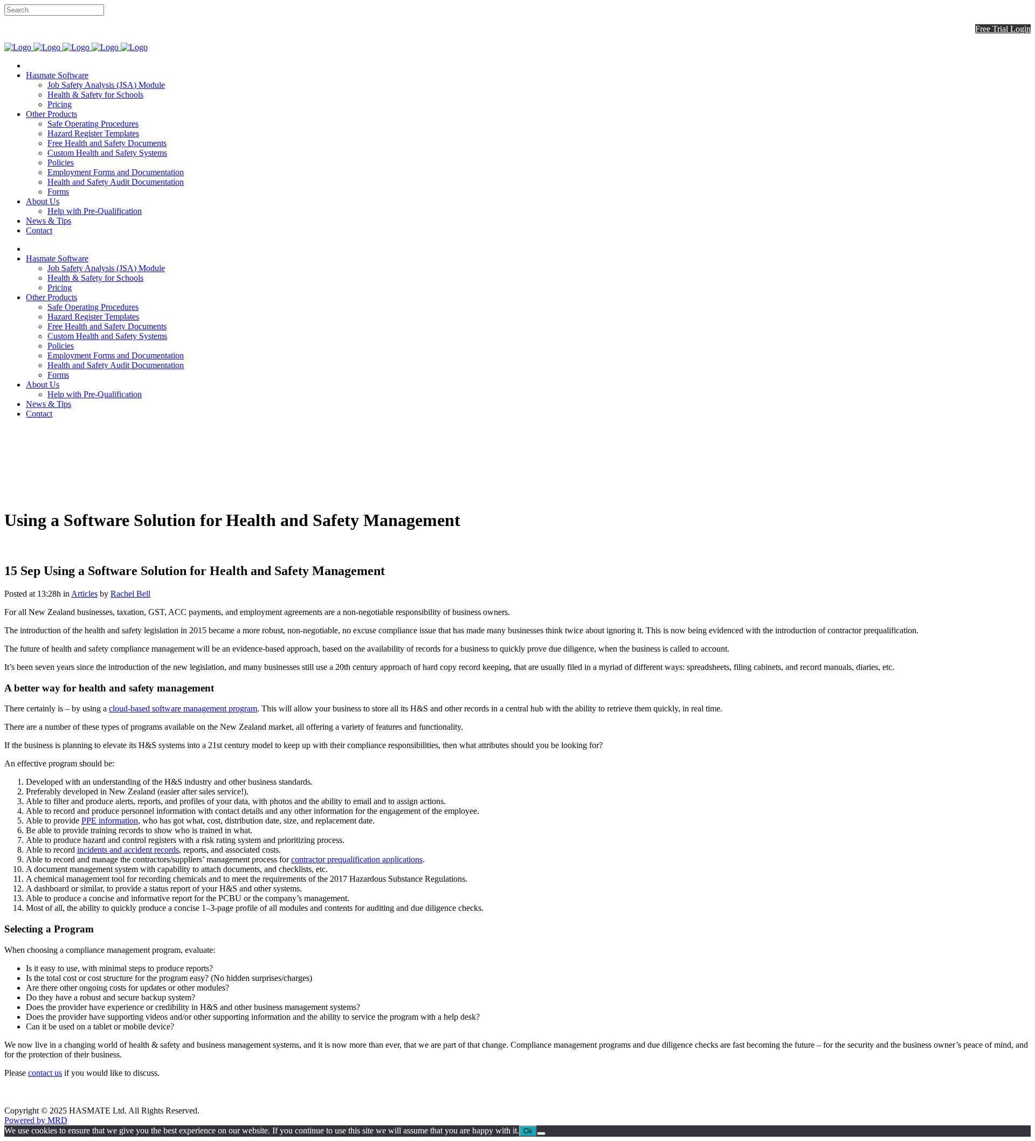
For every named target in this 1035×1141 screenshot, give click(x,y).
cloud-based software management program (183, 708)
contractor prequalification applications (357, 859)
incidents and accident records (128, 849)
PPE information (109, 820)
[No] (541, 1133)
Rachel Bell (130, 593)
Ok (528, 1131)
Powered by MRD (35, 1120)
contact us (45, 1072)
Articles (84, 593)
